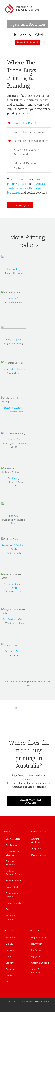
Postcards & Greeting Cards (13, 872)
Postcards (13, 298)
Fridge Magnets (14, 339)
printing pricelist (17, 183)
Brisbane (10, 950)
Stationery (13, 478)
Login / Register (38, 937)
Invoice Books (12, 886)
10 (40, 42)
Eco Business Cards (14, 619)
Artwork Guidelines (36, 840)
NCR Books (14, 439)
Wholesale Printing (11, 917)
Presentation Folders (14, 369)
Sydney (9, 943)
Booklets (13, 515)
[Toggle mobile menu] (50, 4)
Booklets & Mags (14, 880)
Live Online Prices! (25, 123)
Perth (8, 956)
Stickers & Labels (14, 407)
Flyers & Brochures (11, 863)
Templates (36, 848)
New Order (36, 943)
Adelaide (10, 969)
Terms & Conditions (36, 971)
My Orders (36, 950)
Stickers (9, 909)
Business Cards (13, 651)
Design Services (38, 854)
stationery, (21, 188)
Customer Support (40, 962)
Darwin (9, 981)
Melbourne (11, 937)
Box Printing (13, 269)
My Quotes (36, 956)
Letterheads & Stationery (12, 853)
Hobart (9, 975)
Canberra (10, 962)
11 (44, 42)
